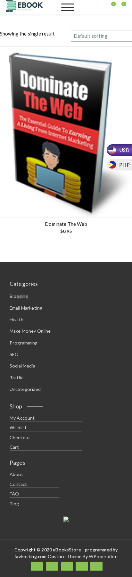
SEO (14, 354)
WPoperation (103, 556)
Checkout (20, 437)
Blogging (19, 296)
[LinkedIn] (67, 566)
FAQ (14, 493)
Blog (14, 503)
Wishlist (18, 427)
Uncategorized (25, 389)
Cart (14, 447)
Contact (18, 484)
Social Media (22, 365)
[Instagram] (82, 566)
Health (16, 319)
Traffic (16, 377)
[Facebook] (37, 566)
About (16, 474)
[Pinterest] (96, 566)
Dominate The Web (66, 224)
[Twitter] (52, 566)
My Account (22, 418)
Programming (24, 342)
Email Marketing (26, 308)
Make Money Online (30, 331)
